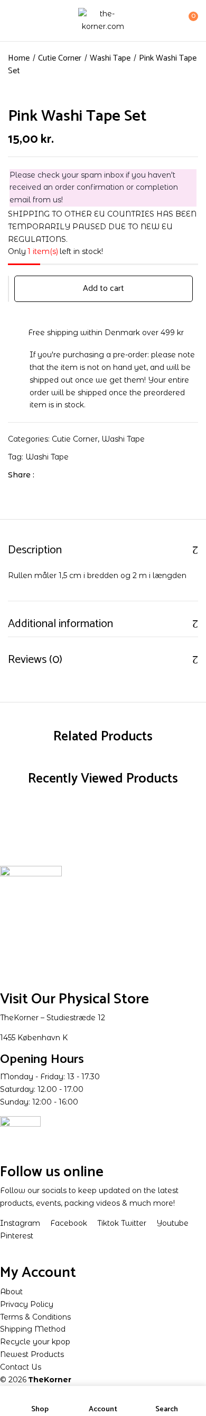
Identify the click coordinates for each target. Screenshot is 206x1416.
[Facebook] (48, 475)
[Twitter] (64, 475)
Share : (21, 475)
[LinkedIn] (80, 475)
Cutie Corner (59, 58)
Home (19, 58)
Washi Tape (110, 58)
